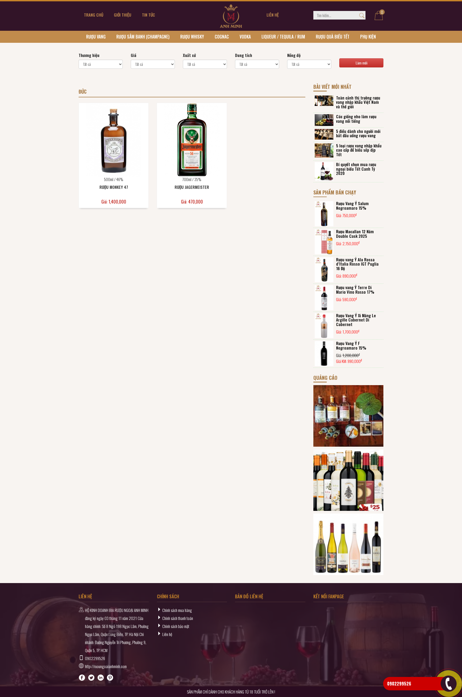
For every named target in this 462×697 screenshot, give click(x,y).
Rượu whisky (192, 36)
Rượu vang (96, 36)
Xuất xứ (189, 55)
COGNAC (222, 36)
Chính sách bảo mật (175, 626)
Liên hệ (167, 634)
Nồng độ (294, 55)
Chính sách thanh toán (177, 618)
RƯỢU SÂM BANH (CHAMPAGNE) (143, 36)
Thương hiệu (89, 55)
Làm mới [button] (361, 63)
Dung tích (243, 55)
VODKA (245, 36)
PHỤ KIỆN (368, 36)
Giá (133, 55)
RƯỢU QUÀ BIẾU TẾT (332, 36)
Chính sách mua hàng (177, 610)
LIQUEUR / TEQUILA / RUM (283, 36)
